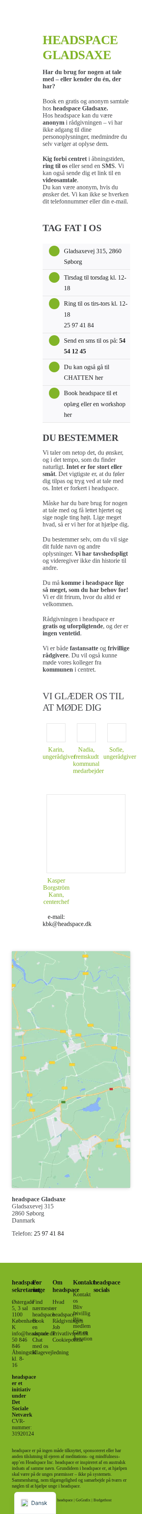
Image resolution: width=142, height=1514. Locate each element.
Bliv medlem (82, 1323)
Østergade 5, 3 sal (23, 1305)
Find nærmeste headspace (43, 1308)
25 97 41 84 (79, 325)
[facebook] (95, 1302)
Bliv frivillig (81, 1310)
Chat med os (40, 1343)
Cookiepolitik (67, 1340)
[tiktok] (95, 1345)
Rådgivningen (67, 1321)
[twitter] (95, 1317)
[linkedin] (95, 1373)
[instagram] (95, 1331)
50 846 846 (19, 1343)
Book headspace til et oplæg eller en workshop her (94, 404)
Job (56, 1327)
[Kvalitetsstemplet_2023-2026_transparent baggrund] (122, 1277)
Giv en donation (82, 1335)
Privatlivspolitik (70, 1334)
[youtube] (95, 1359)
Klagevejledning (50, 1352)
